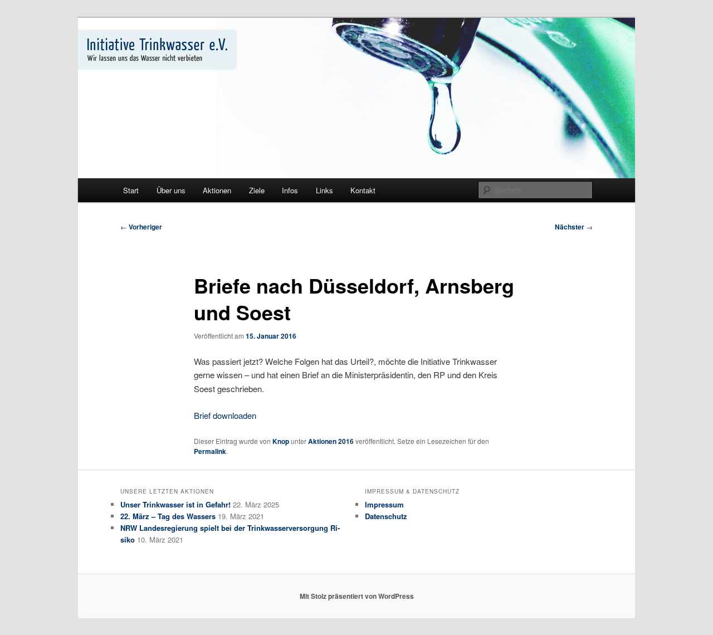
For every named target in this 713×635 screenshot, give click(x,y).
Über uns (171, 190)
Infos (290, 190)
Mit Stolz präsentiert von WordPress (357, 596)
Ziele (257, 190)
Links (324, 190)
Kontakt (362, 190)
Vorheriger (141, 227)
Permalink (210, 451)
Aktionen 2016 (331, 441)
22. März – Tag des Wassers (168, 516)
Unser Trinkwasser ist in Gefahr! (175, 504)
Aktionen (217, 190)
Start (131, 190)
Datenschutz (386, 516)
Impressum (384, 504)
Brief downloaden (225, 415)
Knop (280, 441)
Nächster (574, 227)
